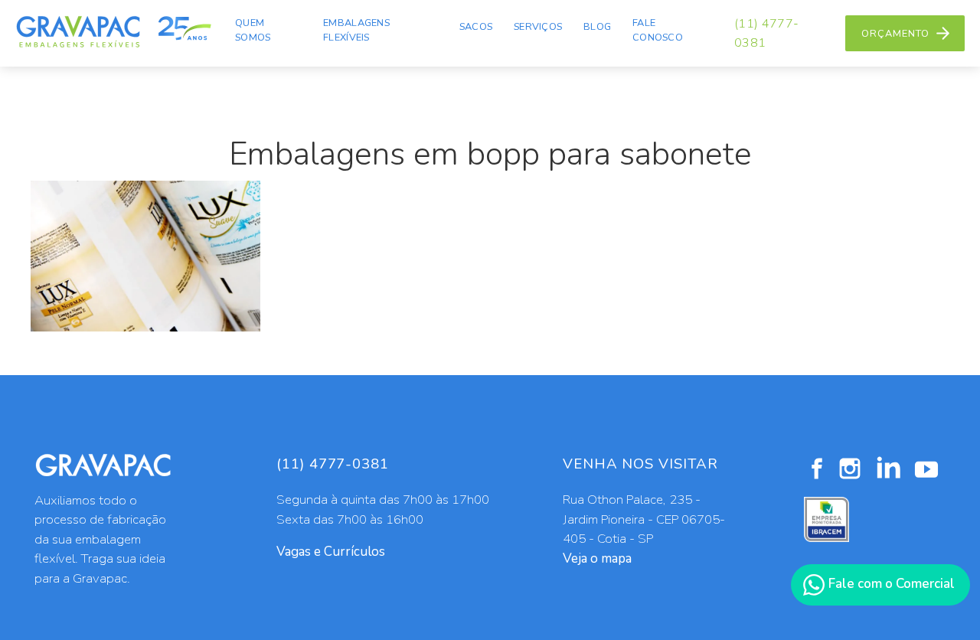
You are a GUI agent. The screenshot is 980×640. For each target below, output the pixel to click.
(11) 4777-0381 (766, 33)
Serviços (538, 27)
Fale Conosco (657, 30)
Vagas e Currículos (330, 551)
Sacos (475, 27)
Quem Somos (252, 30)
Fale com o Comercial (890, 584)
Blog (597, 27)
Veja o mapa (597, 558)
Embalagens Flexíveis (356, 30)
